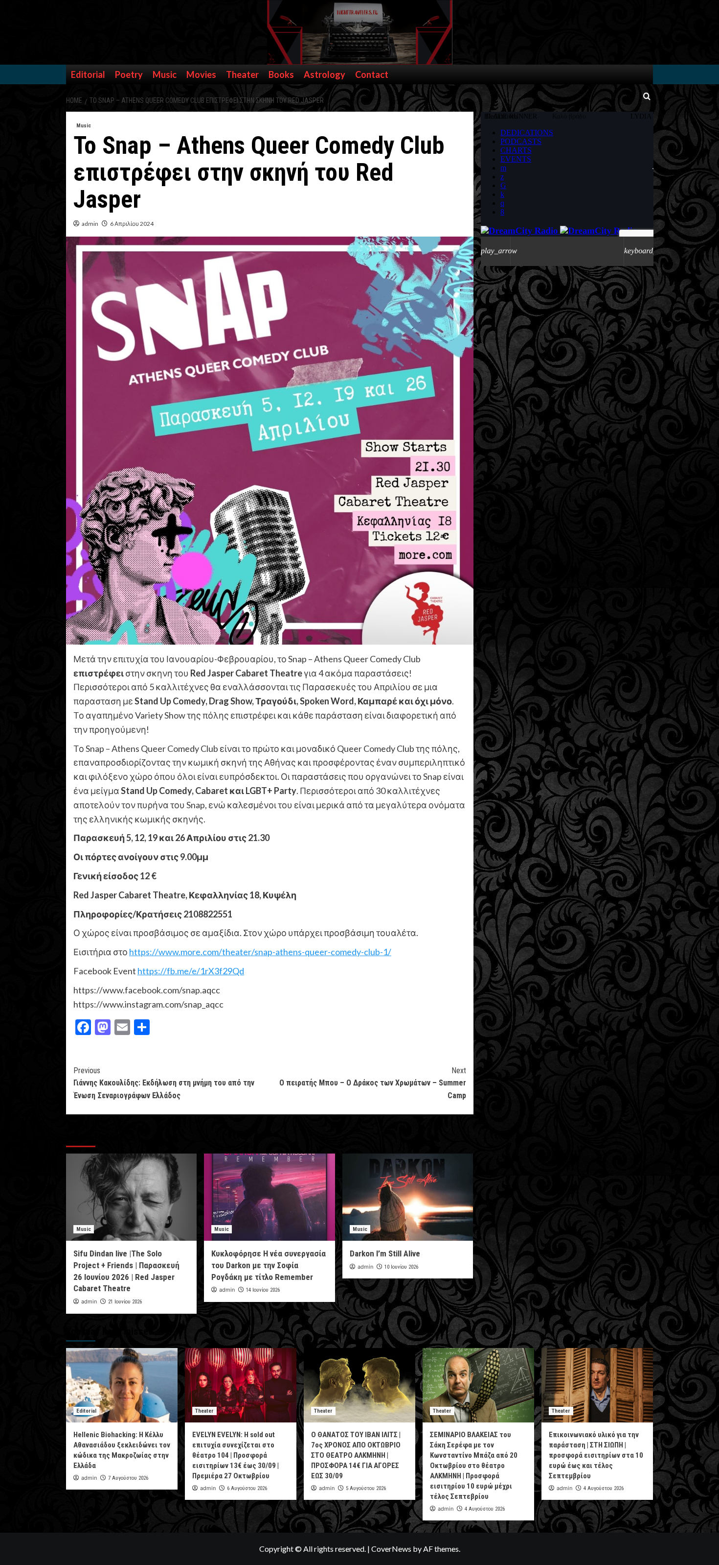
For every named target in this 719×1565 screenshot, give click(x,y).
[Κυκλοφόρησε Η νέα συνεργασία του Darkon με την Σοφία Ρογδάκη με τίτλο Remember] (269, 1197)
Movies (201, 74)
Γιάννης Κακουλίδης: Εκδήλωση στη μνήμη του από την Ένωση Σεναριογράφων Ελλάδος (163, 1083)
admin (90, 223)
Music (165, 74)
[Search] (647, 96)
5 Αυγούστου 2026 (366, 1488)
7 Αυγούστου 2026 (128, 1478)
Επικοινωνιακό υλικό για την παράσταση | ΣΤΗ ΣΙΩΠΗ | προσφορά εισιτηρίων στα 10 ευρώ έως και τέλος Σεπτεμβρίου (596, 1455)
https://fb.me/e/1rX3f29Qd (190, 970)
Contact (371, 74)
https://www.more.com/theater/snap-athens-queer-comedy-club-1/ (260, 951)
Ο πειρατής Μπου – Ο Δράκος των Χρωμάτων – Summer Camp (372, 1083)
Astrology (324, 74)
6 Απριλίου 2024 (132, 223)
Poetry (129, 74)
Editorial (88, 74)
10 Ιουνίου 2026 (401, 1267)
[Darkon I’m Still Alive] (407, 1197)
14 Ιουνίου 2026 (263, 1290)
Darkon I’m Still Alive (385, 1253)
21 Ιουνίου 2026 (125, 1302)
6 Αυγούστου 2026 (247, 1488)
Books (281, 74)
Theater (242, 74)
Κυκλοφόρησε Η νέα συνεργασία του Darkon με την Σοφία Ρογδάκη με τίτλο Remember (268, 1265)
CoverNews (391, 1548)
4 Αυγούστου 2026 (485, 1509)
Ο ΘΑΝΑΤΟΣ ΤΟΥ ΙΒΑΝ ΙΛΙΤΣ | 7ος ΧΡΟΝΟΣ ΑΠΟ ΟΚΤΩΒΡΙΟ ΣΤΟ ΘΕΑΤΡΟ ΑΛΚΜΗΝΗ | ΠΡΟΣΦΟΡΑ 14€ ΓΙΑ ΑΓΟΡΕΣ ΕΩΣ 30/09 (356, 1455)
